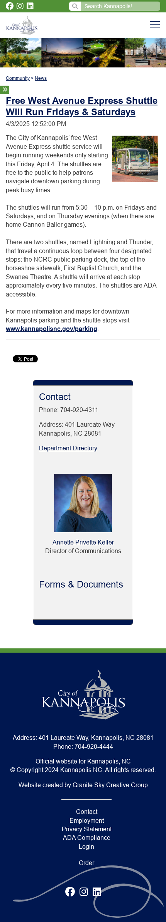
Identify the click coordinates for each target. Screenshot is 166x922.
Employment (86, 820)
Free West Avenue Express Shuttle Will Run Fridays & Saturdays (82, 106)
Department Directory (68, 448)
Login (86, 846)
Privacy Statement (87, 829)
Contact (86, 811)
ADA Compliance (86, 837)
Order (86, 863)
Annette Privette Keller (83, 542)
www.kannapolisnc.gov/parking (51, 329)
